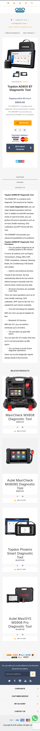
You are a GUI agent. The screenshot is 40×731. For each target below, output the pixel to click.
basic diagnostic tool (19, 207)
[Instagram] (20, 681)
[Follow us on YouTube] (25, 681)
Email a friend (25, 130)
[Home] (11, 20)
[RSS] (30, 681)
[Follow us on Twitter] (9, 681)
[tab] (20, 177)
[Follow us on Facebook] (14, 681)
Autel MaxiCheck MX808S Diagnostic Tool (20, 484)
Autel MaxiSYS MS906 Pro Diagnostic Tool (20, 622)
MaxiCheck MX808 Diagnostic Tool (20, 417)
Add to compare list (20, 130)
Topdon (25, 82)
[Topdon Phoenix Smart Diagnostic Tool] (20, 525)
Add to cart (23, 123)
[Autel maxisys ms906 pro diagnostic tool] (20, 594)
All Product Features (20, 148)
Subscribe (32, 674)
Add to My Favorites (15, 130)
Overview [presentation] (20, 177)
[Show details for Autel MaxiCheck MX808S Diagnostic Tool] (20, 456)
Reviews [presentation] (20, 182)
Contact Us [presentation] (20, 187)
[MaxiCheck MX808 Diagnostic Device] (20, 393)
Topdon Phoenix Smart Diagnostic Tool (20, 553)
